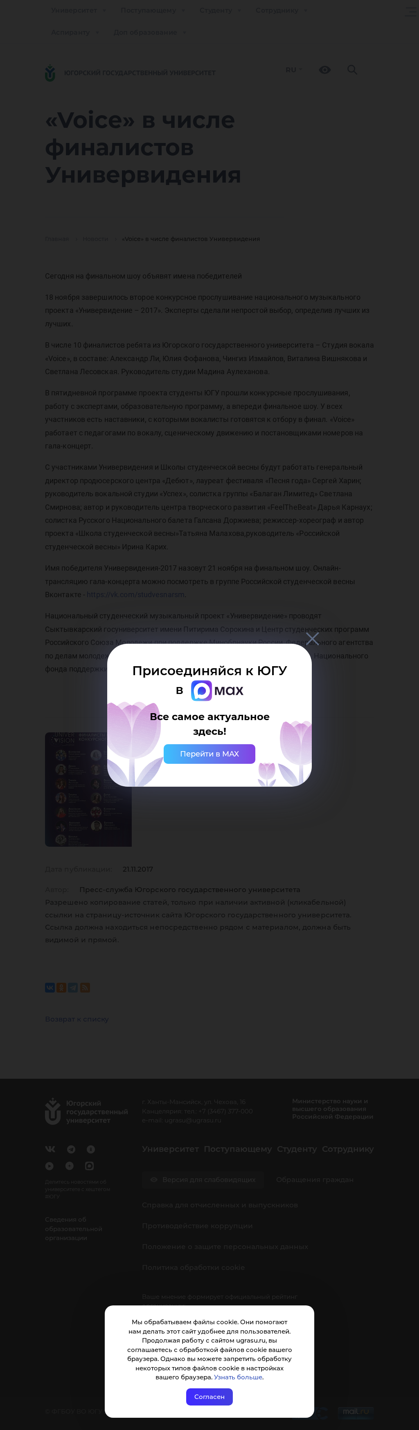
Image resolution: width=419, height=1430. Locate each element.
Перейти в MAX (209, 754)
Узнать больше (238, 1377)
